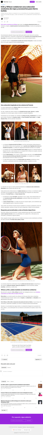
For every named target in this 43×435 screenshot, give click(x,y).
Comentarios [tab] (4, 367)
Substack (15, 432)
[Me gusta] (2, 22)
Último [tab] (8, 381)
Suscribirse (32, 1)
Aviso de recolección (30, 427)
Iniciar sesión (38, 1)
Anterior (5, 359)
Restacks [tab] (9, 367)
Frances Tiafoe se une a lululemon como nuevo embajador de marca (17, 392)
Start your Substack (17, 429)
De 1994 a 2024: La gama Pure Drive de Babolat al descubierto (15, 384)
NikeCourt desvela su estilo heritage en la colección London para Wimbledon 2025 (16, 401)
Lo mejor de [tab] (4, 381)
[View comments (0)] (5, 22)
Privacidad (20, 427)
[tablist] (6, 367)
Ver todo (3, 410)
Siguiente (38, 359)
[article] (21, 387)
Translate (3, 4)
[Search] (41, 381)
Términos (24, 427)
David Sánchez (8, 388)
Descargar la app (27, 429)
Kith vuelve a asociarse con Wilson (9, 24)
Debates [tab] (12, 381)
